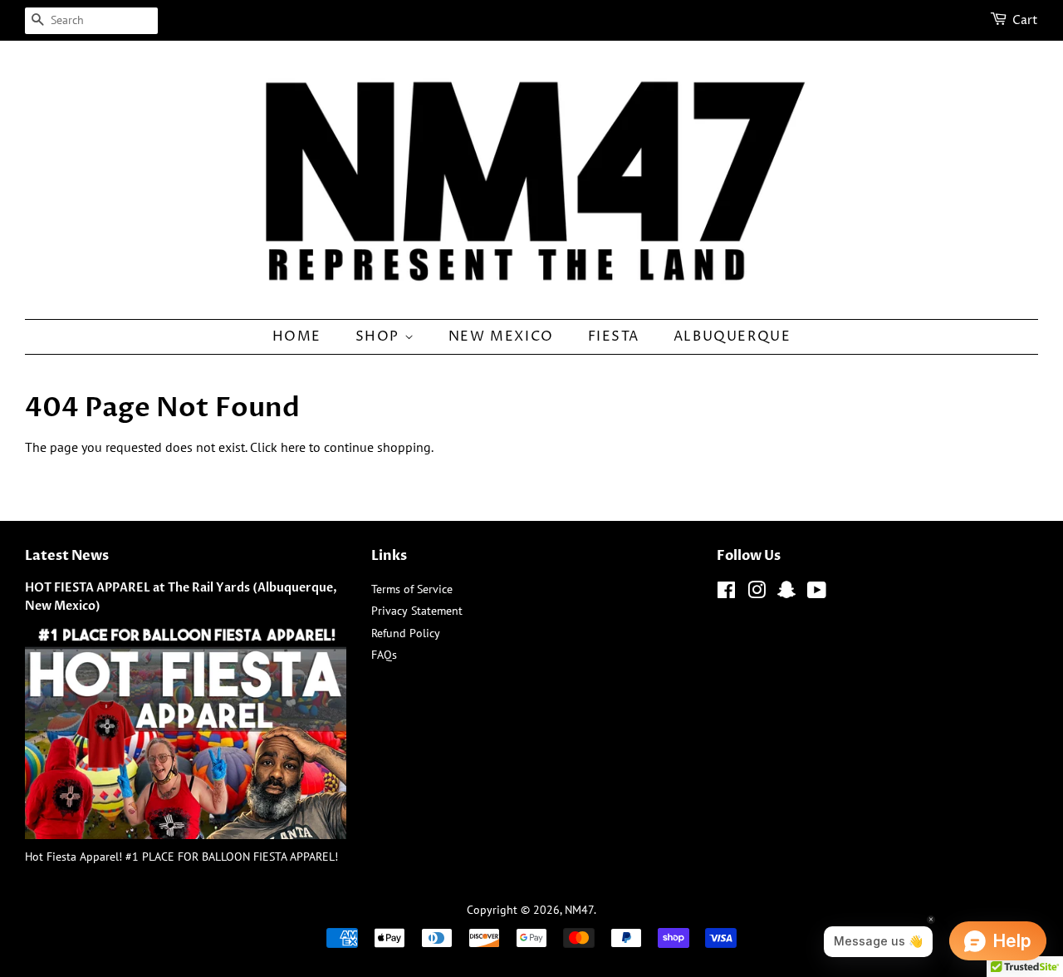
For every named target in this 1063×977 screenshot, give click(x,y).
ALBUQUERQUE (732, 336)
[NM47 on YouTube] (816, 593)
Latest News (67, 556)
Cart (1025, 20)
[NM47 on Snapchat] (786, 593)
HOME (296, 336)
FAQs (384, 654)
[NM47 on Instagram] (756, 593)
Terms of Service (412, 589)
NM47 (579, 909)
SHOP (379, 336)
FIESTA (614, 336)
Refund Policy (405, 633)
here (293, 447)
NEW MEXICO (501, 336)
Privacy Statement (417, 610)
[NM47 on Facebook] (726, 593)
